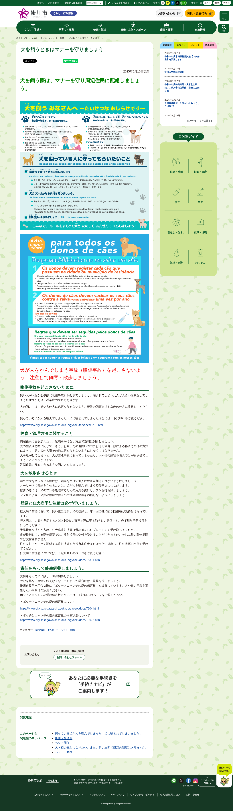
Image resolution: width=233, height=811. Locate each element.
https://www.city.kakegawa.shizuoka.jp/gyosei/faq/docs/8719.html (62, 425)
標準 (217, 3)
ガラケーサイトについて (72, 794)
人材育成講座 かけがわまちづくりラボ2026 (182, 105)
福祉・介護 (176, 262)
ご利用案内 (53, 3)
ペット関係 (62, 742)
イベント (195, 45)
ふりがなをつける (120, 3)
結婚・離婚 (176, 171)
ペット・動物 (57, 38)
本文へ (40, 3)
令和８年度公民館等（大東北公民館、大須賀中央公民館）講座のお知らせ (182, 87)
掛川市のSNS (188, 786)
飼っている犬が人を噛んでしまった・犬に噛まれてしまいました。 (98, 733)
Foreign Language (73, 3)
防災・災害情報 (197, 13)
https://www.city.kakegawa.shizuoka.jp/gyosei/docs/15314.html (60, 560)
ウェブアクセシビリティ (142, 794)
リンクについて (97, 794)
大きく (226, 3)
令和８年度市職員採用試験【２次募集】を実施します (182, 58)
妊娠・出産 (200, 171)
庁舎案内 (52, 780)
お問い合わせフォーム (69, 657)
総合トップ (21, 38)
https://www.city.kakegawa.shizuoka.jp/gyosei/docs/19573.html (60, 620)
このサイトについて (44, 794)
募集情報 (209, 45)
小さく (207, 3)
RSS (192, 120)
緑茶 (183, 3)
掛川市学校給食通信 (174, 72)
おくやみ (200, 262)
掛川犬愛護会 (63, 738)
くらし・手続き (39, 38)
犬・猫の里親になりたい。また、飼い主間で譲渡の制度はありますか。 (101, 747)
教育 (200, 202)
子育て (176, 202)
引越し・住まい (176, 232)
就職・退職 (200, 232)
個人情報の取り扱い (170, 794)
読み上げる (143, 3)
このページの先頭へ (207, 781)
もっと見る (205, 120)
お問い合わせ (167, 13)
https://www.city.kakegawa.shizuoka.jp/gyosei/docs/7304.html (59, 608)
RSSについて (117, 794)
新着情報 (40, 629)
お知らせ (53, 629)
